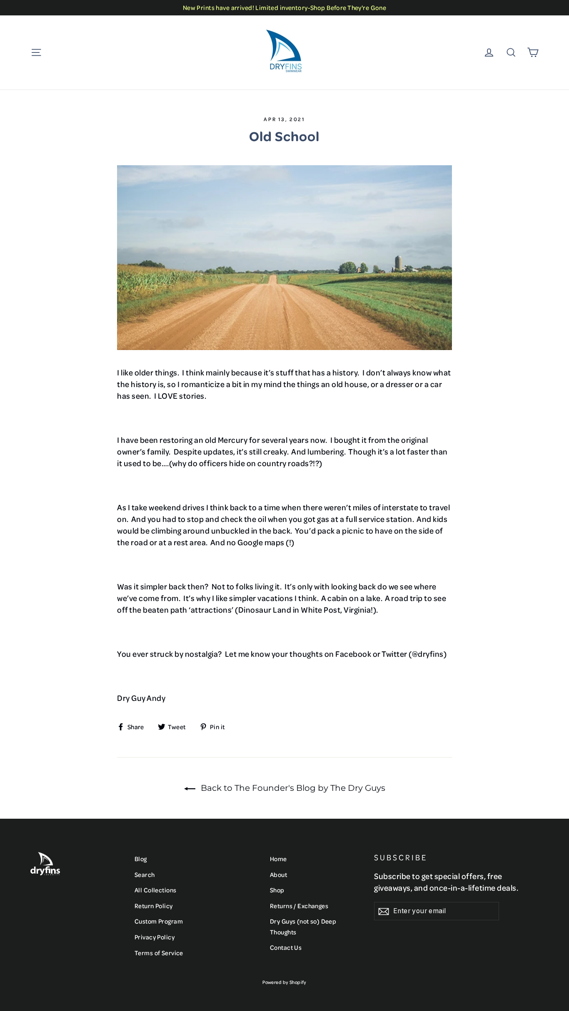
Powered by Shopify (284, 982)
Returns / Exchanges (299, 906)
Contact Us (286, 947)
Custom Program (159, 921)
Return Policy (154, 906)
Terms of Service (159, 953)
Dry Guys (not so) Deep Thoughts (303, 926)
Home (278, 859)
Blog (141, 859)
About (278, 874)
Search (145, 874)
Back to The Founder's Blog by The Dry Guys (292, 788)
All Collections (155, 890)
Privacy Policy (155, 937)
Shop (277, 890)
